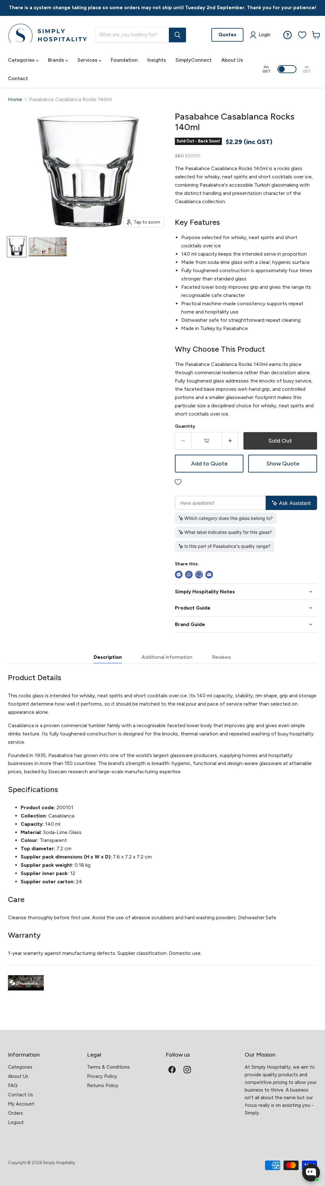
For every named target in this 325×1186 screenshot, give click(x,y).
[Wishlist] (302, 35)
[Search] (177, 35)
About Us (232, 60)
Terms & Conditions (108, 1067)
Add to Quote (209, 463)
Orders (15, 1113)
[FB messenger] (178, 574)
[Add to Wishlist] (246, 482)
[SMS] (199, 574)
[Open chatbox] (311, 1173)
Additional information (167, 657)
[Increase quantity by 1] (230, 441)
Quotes (227, 34)
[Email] (209, 574)
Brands (56, 60)
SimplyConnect (194, 60)
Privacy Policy (102, 1076)
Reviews (221, 657)
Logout (16, 1122)
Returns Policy (102, 1085)
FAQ (12, 1085)
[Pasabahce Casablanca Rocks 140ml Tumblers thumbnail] (16, 247)
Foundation (124, 60)
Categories (22, 60)
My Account (21, 1104)
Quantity (185, 426)
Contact (18, 78)
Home (15, 99)
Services (88, 60)
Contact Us (20, 1095)
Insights (156, 60)
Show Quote (282, 463)
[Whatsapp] (189, 574)
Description (108, 657)
